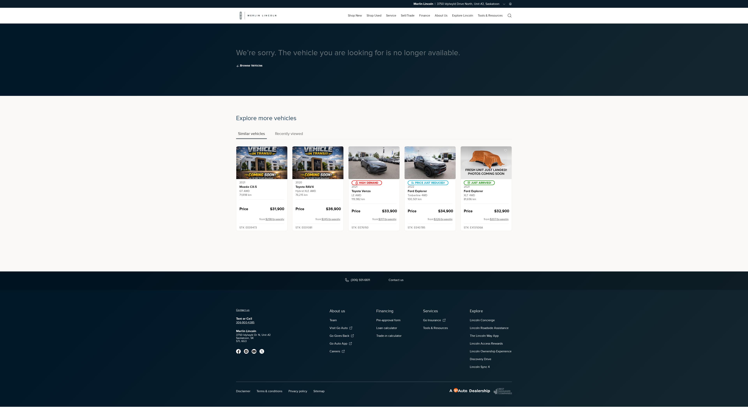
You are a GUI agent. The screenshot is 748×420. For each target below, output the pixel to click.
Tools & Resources (490, 15)
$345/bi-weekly (331, 219)
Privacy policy (297, 391)
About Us (441, 15)
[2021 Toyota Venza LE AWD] (374, 162)
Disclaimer (243, 391)
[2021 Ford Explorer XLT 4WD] (486, 162)
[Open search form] (509, 15)
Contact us (243, 310)
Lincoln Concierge (482, 320)
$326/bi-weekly (443, 219)
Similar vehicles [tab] (251, 133)
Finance (424, 15)
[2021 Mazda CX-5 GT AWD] (261, 162)
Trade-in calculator (388, 336)
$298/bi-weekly (275, 219)
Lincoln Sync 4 (480, 367)
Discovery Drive (480, 359)
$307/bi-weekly (499, 219)
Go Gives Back (339, 336)
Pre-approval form (388, 320)
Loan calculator (386, 328)
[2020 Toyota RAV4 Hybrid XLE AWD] (317, 162)
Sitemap (319, 391)
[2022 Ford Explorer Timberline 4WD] (430, 162)
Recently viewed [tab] (289, 133)
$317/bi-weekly (387, 219)
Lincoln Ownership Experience (491, 351)
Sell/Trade (408, 15)
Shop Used (374, 15)
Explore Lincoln (462, 15)
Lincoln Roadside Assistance (489, 328)
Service (391, 15)
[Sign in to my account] (510, 3)
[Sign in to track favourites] (282, 151)
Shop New (355, 15)
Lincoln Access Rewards (486, 343)
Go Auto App (338, 343)
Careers (335, 351)
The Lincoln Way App (484, 336)
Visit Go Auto (339, 328)
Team (333, 320)
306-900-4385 (245, 322)
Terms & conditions (269, 391)
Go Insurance (432, 320)
